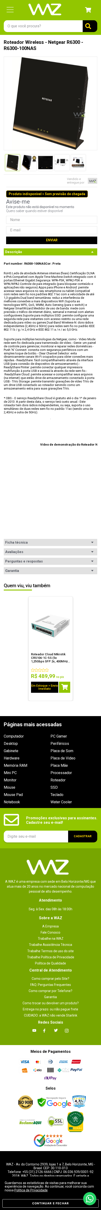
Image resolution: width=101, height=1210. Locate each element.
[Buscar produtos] (90, 26)
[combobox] (50, 26)
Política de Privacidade (31, 1190)
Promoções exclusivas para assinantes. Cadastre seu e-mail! (61, 820)
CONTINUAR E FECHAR (50, 1203)
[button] (10, 10)
